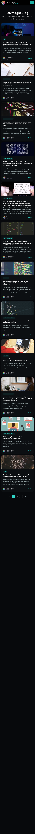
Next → (26, 496)
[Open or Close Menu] (32, 2)
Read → (30, 58)
